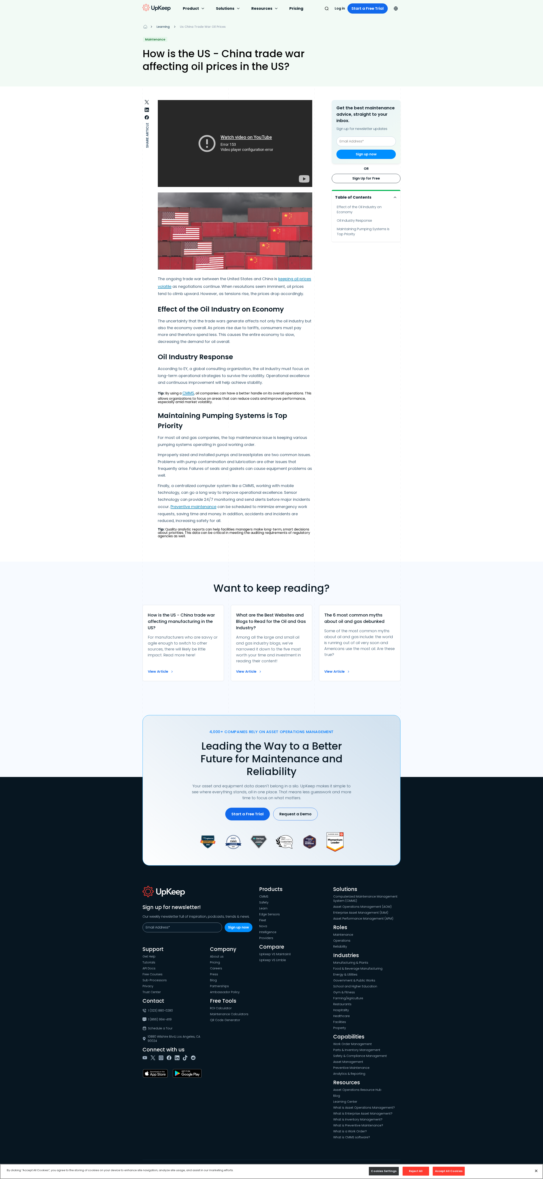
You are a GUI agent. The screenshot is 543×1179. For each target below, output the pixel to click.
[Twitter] (154, 1058)
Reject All (416, 1171)
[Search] (326, 8)
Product (191, 8)
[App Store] (156, 1073)
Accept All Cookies (448, 1171)
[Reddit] (194, 1058)
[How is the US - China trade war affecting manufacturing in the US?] (183, 643)
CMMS (188, 393)
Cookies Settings (383, 1171)
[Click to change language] (395, 8)
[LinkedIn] (178, 1058)
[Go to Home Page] (157, 7)
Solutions (225, 8)
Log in (340, 8)
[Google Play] (188, 1073)
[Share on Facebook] (147, 117)
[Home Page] (145, 26)
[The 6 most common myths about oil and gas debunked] (359, 643)
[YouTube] (146, 1058)
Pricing (296, 8)
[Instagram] (162, 1058)
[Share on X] (147, 102)
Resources (261, 8)
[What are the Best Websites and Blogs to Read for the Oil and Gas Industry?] (271, 643)
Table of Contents (353, 197)
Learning (163, 27)
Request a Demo (295, 814)
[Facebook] (170, 1058)
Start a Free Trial (367, 8)
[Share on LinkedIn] (147, 110)
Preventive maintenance (193, 506)
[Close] (536, 1170)
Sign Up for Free (366, 178)
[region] (271, 1171)
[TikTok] (186, 1058)
